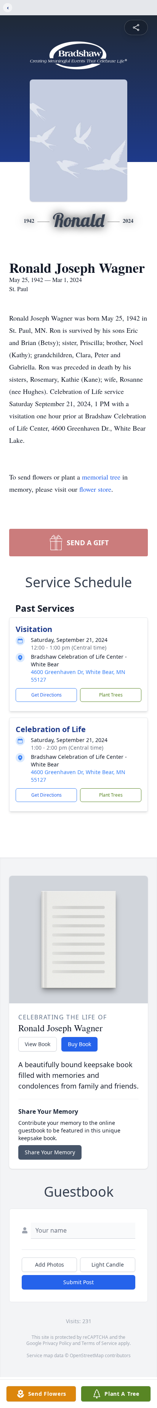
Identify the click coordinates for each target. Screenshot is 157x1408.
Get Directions (46, 695)
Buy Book (79, 1044)
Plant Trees (111, 695)
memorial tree (101, 476)
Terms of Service (99, 1343)
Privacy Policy (57, 1343)
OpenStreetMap (87, 1355)
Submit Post (78, 1282)
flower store (95, 489)
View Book (37, 1044)
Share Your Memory (50, 1152)
